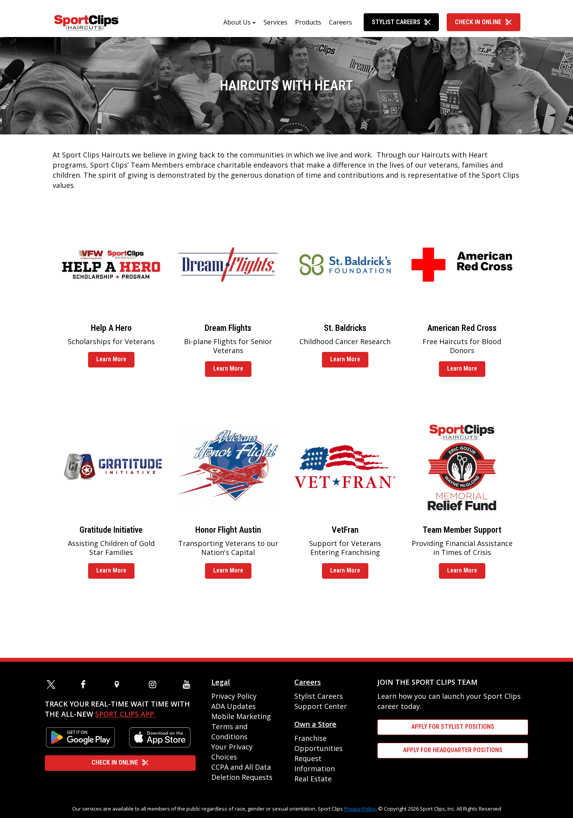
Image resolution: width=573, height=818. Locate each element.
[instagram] (154, 684)
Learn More (111, 359)
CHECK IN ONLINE (115, 762)
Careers (340, 22)
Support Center (320, 706)
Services (275, 22)
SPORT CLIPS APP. (125, 714)
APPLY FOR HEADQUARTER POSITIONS (452, 750)
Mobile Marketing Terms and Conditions (241, 726)
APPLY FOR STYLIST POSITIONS (452, 726)
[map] (120, 684)
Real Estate (313, 778)
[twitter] (52, 684)
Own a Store (315, 724)
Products (308, 22)
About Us (237, 22)
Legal (220, 682)
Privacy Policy (233, 696)
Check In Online (478, 22)
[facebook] (86, 684)
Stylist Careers (396, 22)
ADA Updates (233, 706)
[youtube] (188, 684)
